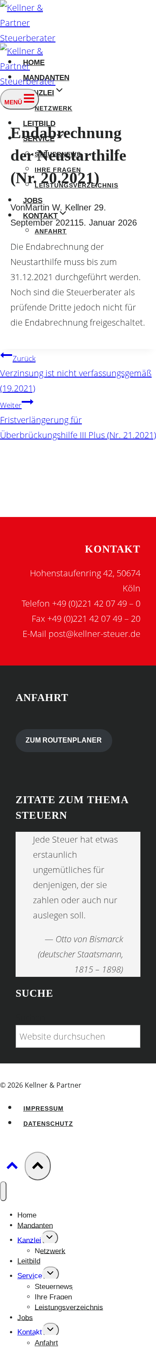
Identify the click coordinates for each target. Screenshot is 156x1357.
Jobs (25, 1317)
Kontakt (29, 1332)
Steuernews (54, 1287)
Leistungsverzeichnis (69, 1307)
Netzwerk (53, 108)
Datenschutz (48, 1124)
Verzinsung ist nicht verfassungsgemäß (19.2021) (76, 373)
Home (26, 1215)
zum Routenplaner (64, 740)
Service (29, 1276)
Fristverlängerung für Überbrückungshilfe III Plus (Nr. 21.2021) (78, 420)
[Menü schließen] (3, 1191)
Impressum (43, 1108)
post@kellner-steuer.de (94, 634)
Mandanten (35, 1225)
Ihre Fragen (53, 1296)
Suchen (30, 1017)
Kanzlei (29, 1240)
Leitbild (28, 1261)
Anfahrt (51, 231)
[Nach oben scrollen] (12, 1166)
